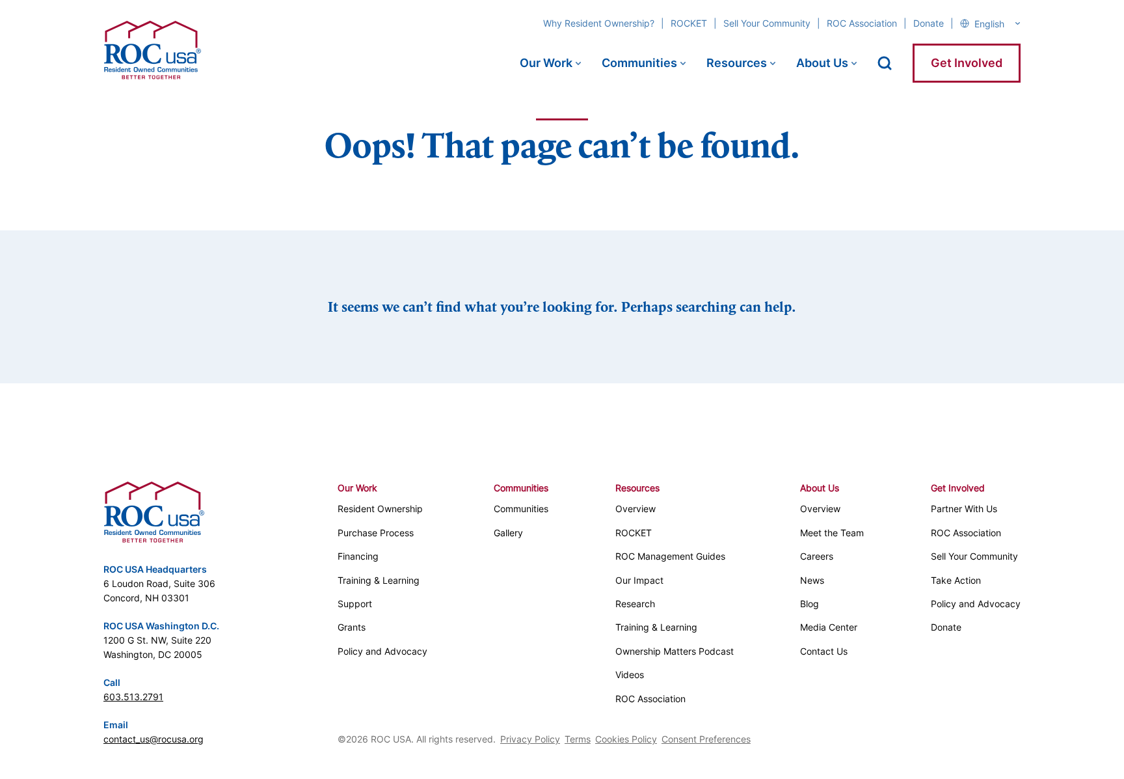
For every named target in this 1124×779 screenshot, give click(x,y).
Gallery (508, 532)
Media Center (828, 627)
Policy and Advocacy (382, 651)
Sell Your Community (766, 23)
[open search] (884, 63)
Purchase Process (376, 532)
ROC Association (862, 23)
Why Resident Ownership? (598, 23)
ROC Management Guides (670, 556)
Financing (358, 556)
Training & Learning (379, 580)
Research (635, 603)
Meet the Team (832, 532)
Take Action (956, 580)
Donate (928, 23)
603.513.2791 (133, 696)
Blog (809, 603)
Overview (635, 508)
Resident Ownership (380, 508)
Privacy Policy (530, 739)
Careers (816, 556)
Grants (352, 627)
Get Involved (966, 63)
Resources (736, 63)
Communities (639, 63)
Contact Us (824, 651)
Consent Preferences (706, 739)
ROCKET (689, 23)
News (812, 580)
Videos (629, 674)
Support (355, 603)
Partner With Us (964, 508)
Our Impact (639, 580)
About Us (822, 63)
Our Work (546, 63)
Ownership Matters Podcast (674, 651)
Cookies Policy (626, 739)
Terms (578, 739)
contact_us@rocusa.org (153, 739)
